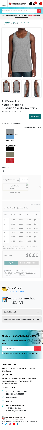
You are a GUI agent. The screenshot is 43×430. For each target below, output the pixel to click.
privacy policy (35, 353)
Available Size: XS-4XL (16, 291)
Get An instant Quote (21, 17)
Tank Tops (25, 22)
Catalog (7, 22)
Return (14, 381)
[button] (34, 3)
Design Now (35, 116)
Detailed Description (11, 312)
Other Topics (6, 371)
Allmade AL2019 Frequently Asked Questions (19, 319)
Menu (4, 5)
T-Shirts (15, 22)
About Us (5, 368)
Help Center (6, 378)
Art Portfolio (16, 378)
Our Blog (32, 368)
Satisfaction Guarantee (10, 384)
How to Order (6, 381)
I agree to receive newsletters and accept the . (21, 353)
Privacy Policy (22, 368)
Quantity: (5, 167)
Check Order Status (29, 378)
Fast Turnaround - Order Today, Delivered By (21, 15)
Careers (13, 368)
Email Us (9, 401)
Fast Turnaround (25, 381)
